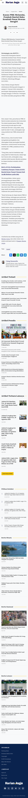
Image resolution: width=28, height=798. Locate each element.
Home (7, 11)
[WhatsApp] (23, 788)
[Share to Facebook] (10, 255)
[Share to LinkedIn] (21, 255)
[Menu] (2, 2)
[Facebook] (5, 788)
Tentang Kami (5, 750)
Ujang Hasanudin (12, 26)
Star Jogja (4, 778)
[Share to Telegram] (25, 255)
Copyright (4, 756)
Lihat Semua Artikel (7, 473)
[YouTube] (15, 788)
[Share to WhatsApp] (18, 255)
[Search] (22, 2)
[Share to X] (14, 255)
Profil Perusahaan (6, 759)
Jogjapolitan (14, 11)
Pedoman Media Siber (7, 753)
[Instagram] (12, 788)
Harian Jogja (5, 239)
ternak (8, 249)
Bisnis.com (4, 775)
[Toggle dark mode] (26, 2)
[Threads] (19, 788)
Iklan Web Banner (6, 761)
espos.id (3, 772)
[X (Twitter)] (8, 788)
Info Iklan (4, 764)
